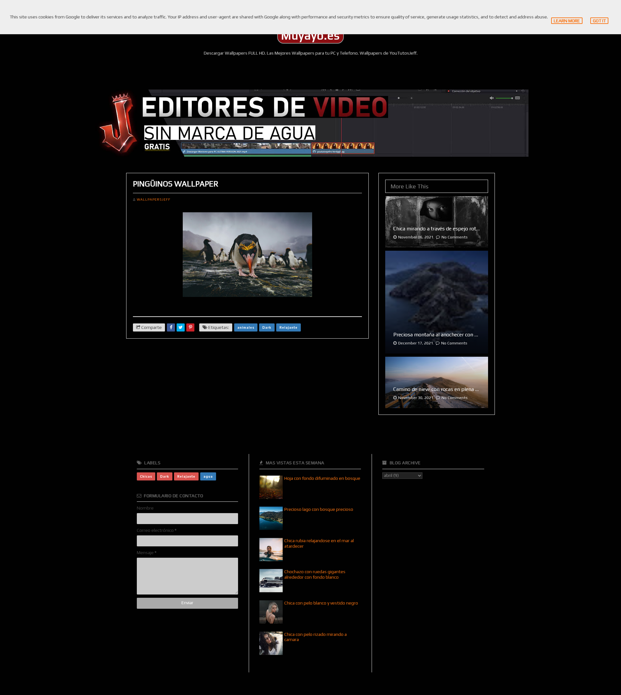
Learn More (567, 20)
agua (208, 476)
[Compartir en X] (181, 327)
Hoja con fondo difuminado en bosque (322, 478)
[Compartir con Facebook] (171, 327)
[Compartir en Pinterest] (190, 327)
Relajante (288, 327)
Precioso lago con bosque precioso (318, 509)
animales (245, 327)
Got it (599, 20)
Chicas (146, 476)
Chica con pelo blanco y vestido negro (321, 602)
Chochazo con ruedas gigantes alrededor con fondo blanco (314, 574)
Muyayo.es (310, 35)
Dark (266, 327)
